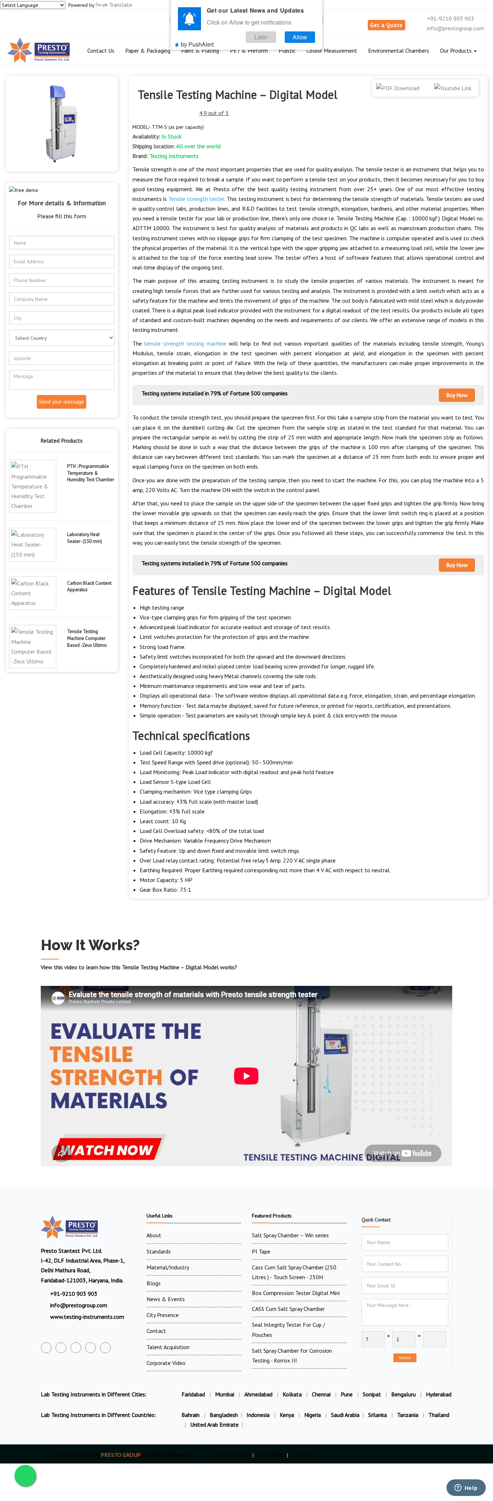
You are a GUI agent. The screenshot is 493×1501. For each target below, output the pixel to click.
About (154, 1235)
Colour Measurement (331, 50)
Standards (159, 1251)
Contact (156, 1330)
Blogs (154, 1283)
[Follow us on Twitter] (61, 1347)
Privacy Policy (233, 1454)
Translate (120, 4)
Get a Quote (386, 25)
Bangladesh (224, 1414)
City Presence (163, 1314)
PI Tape (261, 1251)
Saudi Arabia (345, 1414)
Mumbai (224, 1394)
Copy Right (271, 1454)
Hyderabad (438, 1394)
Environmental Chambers (398, 50)
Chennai (321, 1394)
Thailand (438, 1414)
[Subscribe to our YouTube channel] (75, 1347)
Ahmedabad (258, 1394)
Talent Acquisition (168, 1347)
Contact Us (100, 50)
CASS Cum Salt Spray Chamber (288, 1308)
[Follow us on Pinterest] (105, 1347)
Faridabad (193, 1394)
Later (260, 37)
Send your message (61, 401)
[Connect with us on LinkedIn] (90, 1347)
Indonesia (259, 1414)
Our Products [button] (456, 50)
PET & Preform (249, 50)
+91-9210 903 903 (450, 18)
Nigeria (313, 1414)
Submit (405, 1357)
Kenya (288, 1414)
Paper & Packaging (147, 50)
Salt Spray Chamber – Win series (290, 1235)
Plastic (287, 50)
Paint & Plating (200, 50)
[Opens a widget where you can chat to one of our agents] (466, 1488)
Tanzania (408, 1414)
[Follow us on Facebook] (46, 1347)
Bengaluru (403, 1394)
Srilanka (378, 1414)
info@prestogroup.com (455, 28)
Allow (300, 37)
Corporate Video (166, 1362)
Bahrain (191, 1414)
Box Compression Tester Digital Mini (296, 1292)
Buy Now (457, 395)
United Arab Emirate (214, 1424)
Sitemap (302, 1454)
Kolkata (292, 1394)
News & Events (166, 1299)
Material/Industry (168, 1267)
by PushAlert (197, 44)
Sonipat (372, 1394)
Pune (347, 1394)
